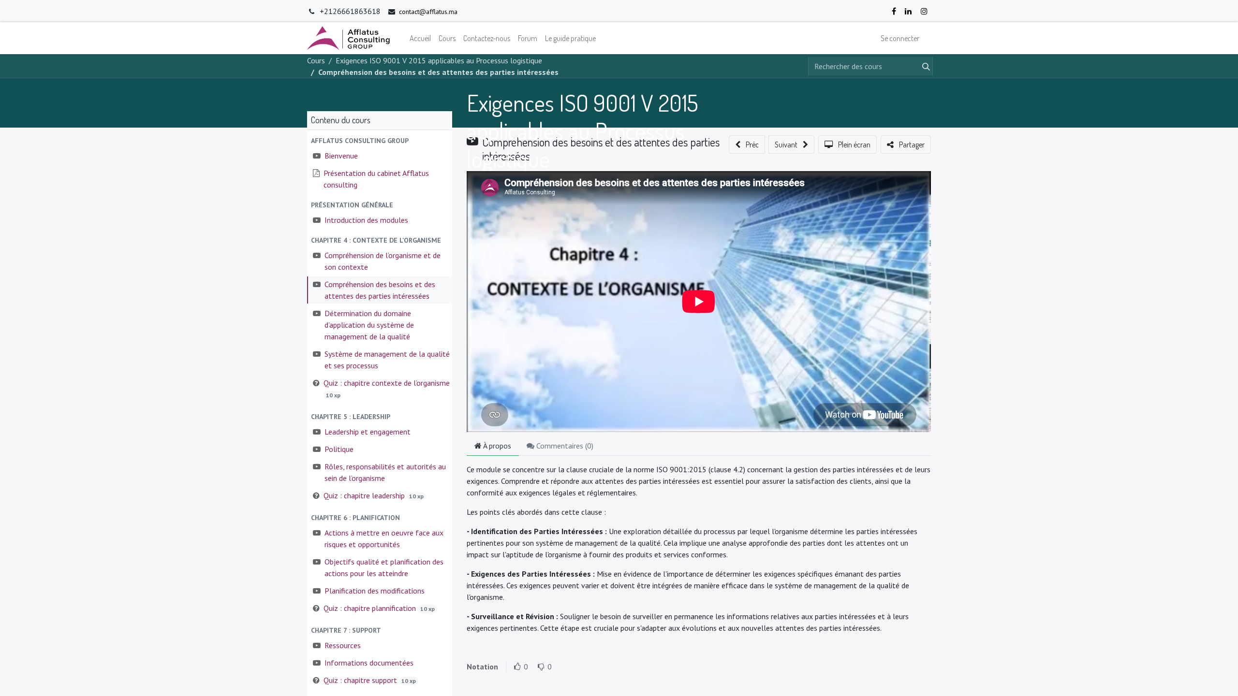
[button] (379, 141)
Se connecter (900, 38)
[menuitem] (420, 38)
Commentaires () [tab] (563, 445)
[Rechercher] (924, 66)
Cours (316, 60)
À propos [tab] (496, 445)
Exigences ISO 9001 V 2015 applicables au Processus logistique (582, 130)
